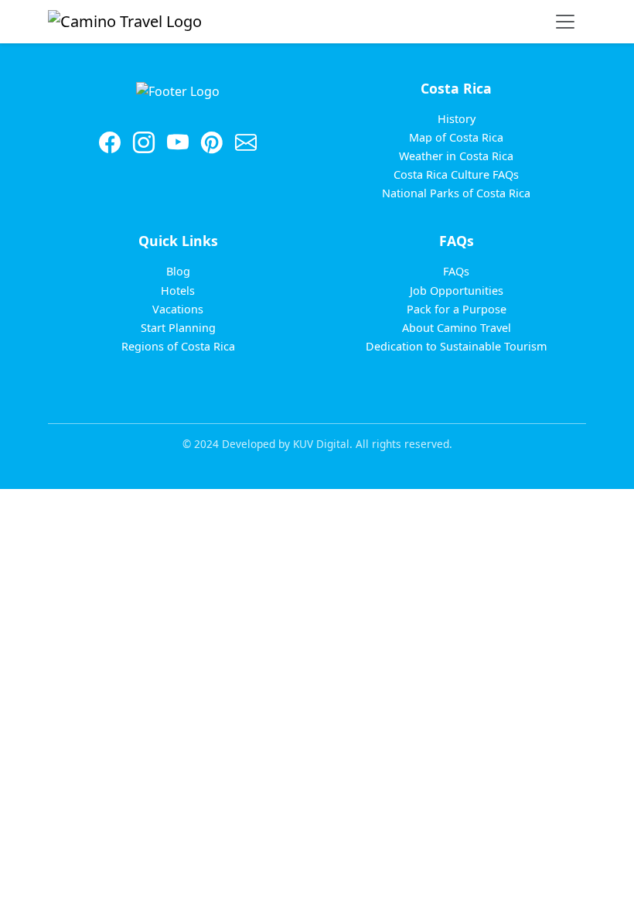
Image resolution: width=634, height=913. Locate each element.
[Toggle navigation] (565, 21)
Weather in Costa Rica (456, 156)
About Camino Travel (456, 327)
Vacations (177, 309)
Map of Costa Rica (456, 137)
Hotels (178, 290)
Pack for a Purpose (456, 309)
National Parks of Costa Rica (456, 193)
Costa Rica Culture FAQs (456, 174)
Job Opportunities (456, 290)
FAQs (456, 271)
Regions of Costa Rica (178, 346)
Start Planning (178, 327)
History (457, 118)
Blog (178, 271)
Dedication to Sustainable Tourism (456, 346)
